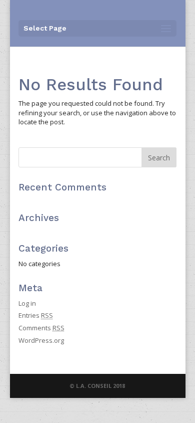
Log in (27, 303)
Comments (41, 327)
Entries (35, 315)
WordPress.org (41, 340)
